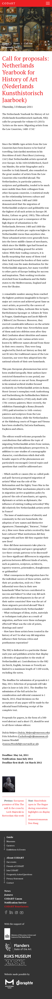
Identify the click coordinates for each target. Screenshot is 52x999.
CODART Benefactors (16, 906)
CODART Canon (13, 898)
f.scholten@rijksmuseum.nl (32, 736)
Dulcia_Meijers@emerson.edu (33, 732)
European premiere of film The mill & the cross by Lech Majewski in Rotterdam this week (13, 808)
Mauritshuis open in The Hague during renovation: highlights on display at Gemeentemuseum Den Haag (39, 812)
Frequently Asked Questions (19, 874)
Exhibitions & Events (16, 849)
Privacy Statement (14, 878)
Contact (10, 882)
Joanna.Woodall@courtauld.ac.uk (20, 743)
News (16, 43)
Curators (10, 845)
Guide (9, 837)
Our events (11, 862)
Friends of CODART (15, 866)
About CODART (15, 857)
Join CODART (12, 870)
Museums (10, 841)
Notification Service (15, 902)
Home (5, 43)
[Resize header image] (47, 43)
